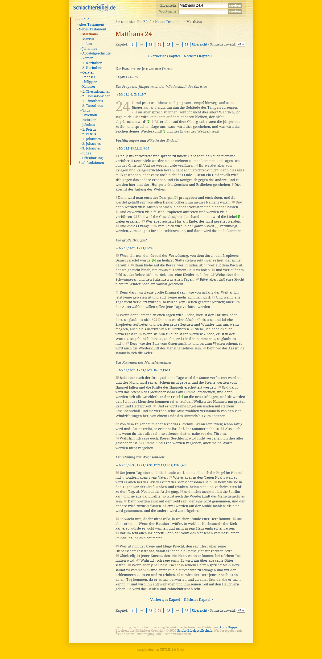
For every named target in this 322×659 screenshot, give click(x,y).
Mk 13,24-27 (127, 370)
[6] (154, 260)
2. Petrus (89, 134)
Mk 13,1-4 (125, 94)
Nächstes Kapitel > (198, 56)
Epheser (88, 77)
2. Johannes (91, 143)
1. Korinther (92, 63)
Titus (86, 110)
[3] (176, 197)
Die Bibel (82, 20)
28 (186, 44)
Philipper (89, 82)
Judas (86, 153)
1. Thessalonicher (96, 91)
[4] (238, 216)
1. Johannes (91, 139)
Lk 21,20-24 (145, 248)
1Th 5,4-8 (180, 465)
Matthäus (90, 34)
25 (169, 44)
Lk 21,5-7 (140, 94)
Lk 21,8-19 (142, 148)
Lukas (87, 44)
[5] (217, 226)
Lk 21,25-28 (145, 370)
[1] (149, 121)
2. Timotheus (92, 106)
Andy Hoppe (228, 627)
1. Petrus (89, 129)
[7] (181, 396)
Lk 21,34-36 (145, 465)
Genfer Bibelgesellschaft (194, 630)
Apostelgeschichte (96, 53)
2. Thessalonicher (96, 96)
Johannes (89, 48)
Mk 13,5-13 (126, 148)
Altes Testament (91, 24)
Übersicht (199, 44)
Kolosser (89, 86)
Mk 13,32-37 (127, 465)
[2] (163, 131)
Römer (87, 58)
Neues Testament (92, 29)
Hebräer (89, 120)
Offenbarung (92, 158)
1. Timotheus (92, 101)
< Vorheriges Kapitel (164, 56)
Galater (88, 72)
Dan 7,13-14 (162, 370)
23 (150, 44)
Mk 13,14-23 (127, 248)
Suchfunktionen (91, 163)
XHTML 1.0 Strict (172, 649)
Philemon (89, 115)
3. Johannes (91, 148)
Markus (88, 39)
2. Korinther (92, 68)
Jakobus (88, 125)
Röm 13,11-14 (163, 465)
